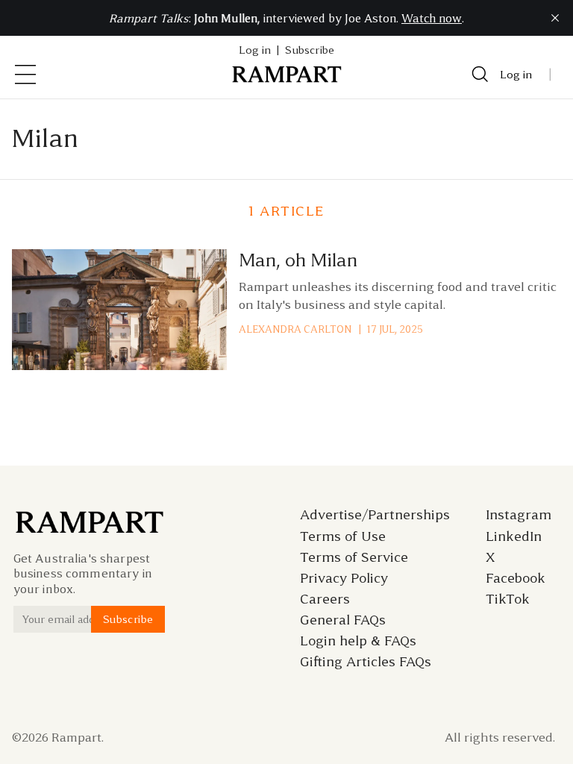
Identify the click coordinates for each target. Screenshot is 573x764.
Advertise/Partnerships (375, 515)
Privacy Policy (344, 578)
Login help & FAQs (358, 641)
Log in (516, 74)
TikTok (508, 599)
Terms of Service (354, 557)
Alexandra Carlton (295, 329)
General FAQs (343, 620)
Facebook (515, 578)
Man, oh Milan (298, 260)
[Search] (480, 75)
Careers (325, 599)
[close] (555, 18)
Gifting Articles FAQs (365, 661)
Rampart (76, 737)
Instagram (518, 515)
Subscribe (309, 50)
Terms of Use (343, 536)
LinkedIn (514, 536)
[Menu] (25, 74)
